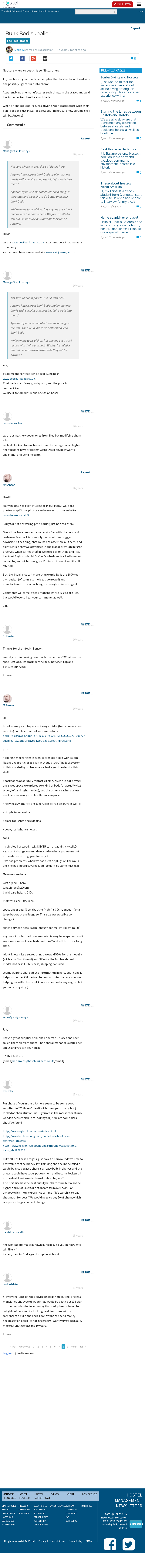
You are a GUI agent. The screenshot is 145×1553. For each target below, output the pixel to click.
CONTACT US (71, 1521)
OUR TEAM (70, 1506)
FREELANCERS (24, 1509)
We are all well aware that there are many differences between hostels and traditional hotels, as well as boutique (119, 126)
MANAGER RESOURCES (9, 1496)
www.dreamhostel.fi (16, 515)
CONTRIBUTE (71, 1513)
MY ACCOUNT (89, 1494)
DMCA (89, 1541)
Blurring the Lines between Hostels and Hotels (120, 113)
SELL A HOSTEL (40, 1506)
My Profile (86, 1506)
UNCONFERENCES (58, 1506)
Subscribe (136, 1523)
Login (140, 11)
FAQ (67, 1517)
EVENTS (55, 1494)
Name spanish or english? (119, 217)
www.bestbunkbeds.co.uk (28, 242)
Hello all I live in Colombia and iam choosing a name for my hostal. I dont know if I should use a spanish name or (121, 227)
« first (13, 1346)
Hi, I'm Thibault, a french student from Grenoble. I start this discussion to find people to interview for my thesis (121, 196)
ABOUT (70, 1494)
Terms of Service (57, 1541)
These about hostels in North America (117, 185)
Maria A (19, 50)
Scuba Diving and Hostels (119, 77)
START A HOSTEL (9, 1506)
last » (83, 1346)
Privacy (42, 1541)
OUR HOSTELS (24, 1513)
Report (135, 28)
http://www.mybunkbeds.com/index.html (29, 1131)
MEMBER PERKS (8, 1524)
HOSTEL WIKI (7, 1517)
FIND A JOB (23, 1506)
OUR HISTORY (71, 1509)
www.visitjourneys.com (60, 252)
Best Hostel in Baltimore (118, 149)
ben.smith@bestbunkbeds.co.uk (33, 1061)
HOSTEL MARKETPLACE (43, 1496)
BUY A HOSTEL (40, 1509)
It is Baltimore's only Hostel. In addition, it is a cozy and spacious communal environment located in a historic (121, 160)
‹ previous (24, 1346)
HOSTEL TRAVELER (24, 1496)
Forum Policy (76, 1541)
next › (74, 1346)
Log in (7, 1353)
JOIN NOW (123, 4)
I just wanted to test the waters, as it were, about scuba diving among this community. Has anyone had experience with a (120, 89)
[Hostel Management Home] (10, 4)
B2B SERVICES (8, 1521)
